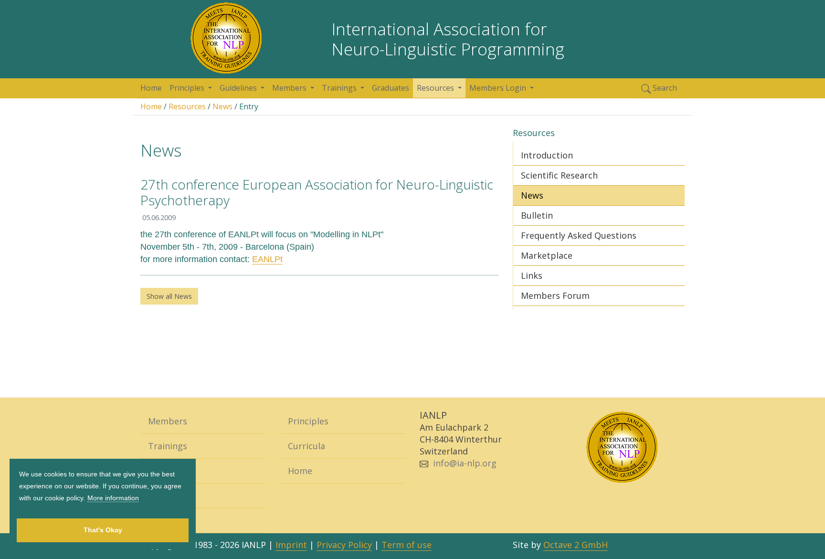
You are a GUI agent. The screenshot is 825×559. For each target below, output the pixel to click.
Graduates (390, 88)
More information (113, 498)
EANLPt (267, 259)
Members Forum (555, 295)
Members (167, 421)
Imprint (291, 544)
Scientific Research (559, 175)
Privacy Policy (344, 544)
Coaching (167, 470)
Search (664, 88)
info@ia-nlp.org (465, 463)
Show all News (169, 296)
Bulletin (537, 215)
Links (531, 275)
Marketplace (546, 255)
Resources (187, 106)
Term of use (406, 544)
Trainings (167, 446)
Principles (308, 421)
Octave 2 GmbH (575, 544)
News (222, 106)
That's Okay (103, 530)
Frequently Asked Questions (578, 235)
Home (151, 88)
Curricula (306, 446)
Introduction (547, 155)
